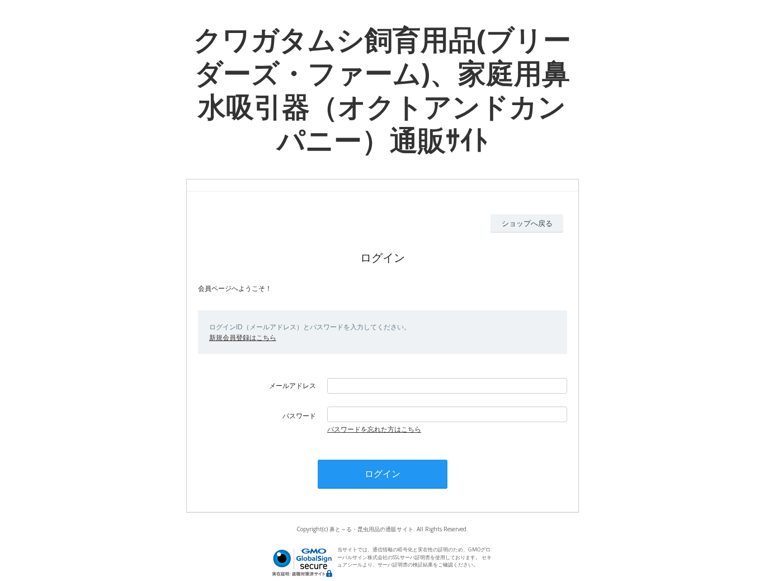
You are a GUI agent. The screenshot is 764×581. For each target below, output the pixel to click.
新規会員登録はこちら (242, 337)
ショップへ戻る (527, 223)
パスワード (299, 416)
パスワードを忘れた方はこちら (374, 429)
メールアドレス (292, 385)
